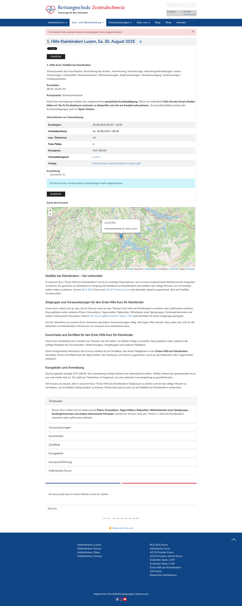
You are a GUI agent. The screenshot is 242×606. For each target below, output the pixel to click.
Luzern (96, 157)
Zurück (56, 56)
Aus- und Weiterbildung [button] (86, 22)
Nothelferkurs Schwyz (89, 556)
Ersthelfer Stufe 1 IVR (119, 316)
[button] (121, 236)
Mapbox (191, 268)
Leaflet (130, 268)
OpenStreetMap (151, 268)
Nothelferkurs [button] (56, 22)
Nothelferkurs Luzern (89, 544)
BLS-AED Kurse (159, 544)
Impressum (142, 594)
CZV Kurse (96, 316)
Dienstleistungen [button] (119, 22)
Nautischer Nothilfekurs (163, 575)
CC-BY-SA (173, 268)
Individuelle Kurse (160, 548)
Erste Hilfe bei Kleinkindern (165, 567)
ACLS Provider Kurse (117, 289)
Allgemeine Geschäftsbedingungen (114, 594)
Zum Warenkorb (190, 14)
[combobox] (181, 5)
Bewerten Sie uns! (122, 528)
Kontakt (181, 22)
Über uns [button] (142, 22)
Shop (169, 22)
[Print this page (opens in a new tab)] (141, 41)
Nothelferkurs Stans (88, 552)
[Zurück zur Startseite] (85, 9)
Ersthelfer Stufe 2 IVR (162, 563)
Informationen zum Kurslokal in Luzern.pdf (116, 163)
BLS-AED (87, 289)
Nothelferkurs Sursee (89, 548)
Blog (158, 22)
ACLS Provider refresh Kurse (166, 556)
